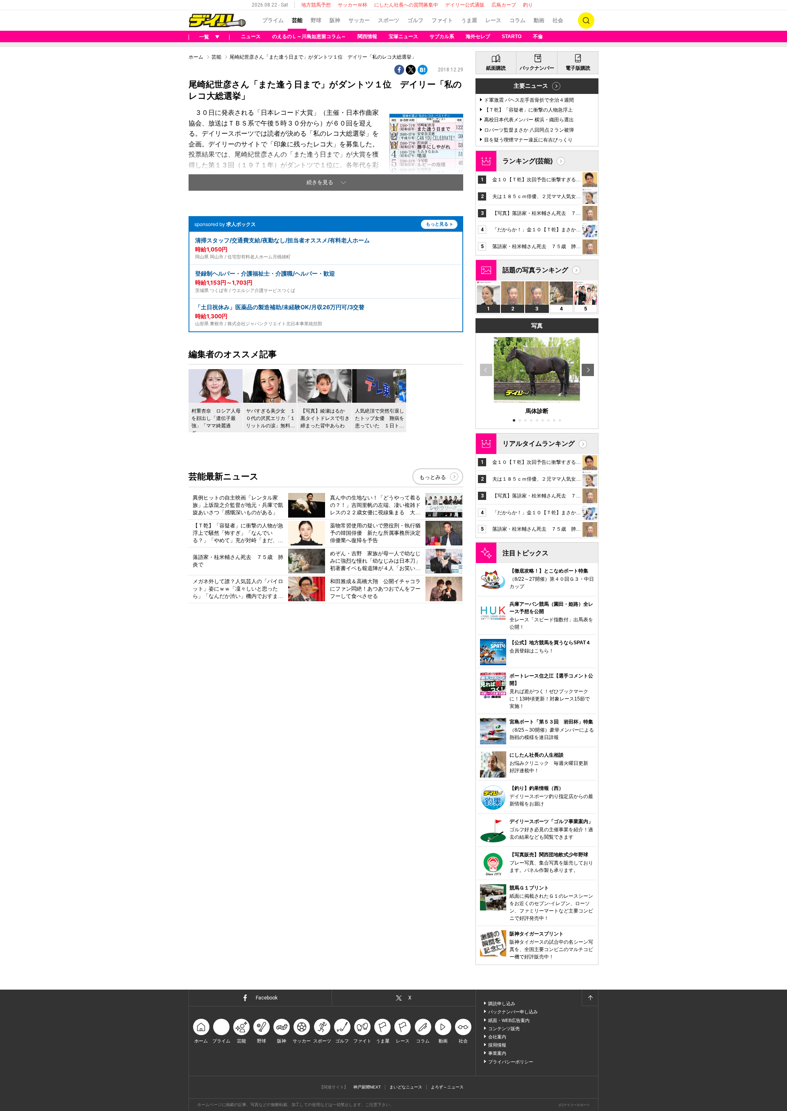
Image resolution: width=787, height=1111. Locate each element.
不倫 (538, 36)
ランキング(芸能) (528, 160)
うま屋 (469, 20)
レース (493, 20)
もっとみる (432, 477)
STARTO (511, 36)
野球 (316, 20)
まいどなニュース (405, 1087)
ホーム (196, 57)
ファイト (442, 20)
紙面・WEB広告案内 (509, 1020)
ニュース (251, 36)
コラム (517, 20)
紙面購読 (496, 68)
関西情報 (367, 36)
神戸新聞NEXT (367, 1087)
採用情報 (497, 1045)
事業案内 (497, 1053)
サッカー (359, 20)
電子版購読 (578, 68)
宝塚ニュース (403, 36)
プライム (273, 20)
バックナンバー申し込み (513, 1011)
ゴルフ (415, 20)
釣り (528, 5)
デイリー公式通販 (464, 5)
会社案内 (497, 1036)
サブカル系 (442, 36)
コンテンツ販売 (504, 1028)
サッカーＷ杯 (352, 5)
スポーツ (388, 20)
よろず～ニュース (447, 1087)
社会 (558, 20)
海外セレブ (478, 36)
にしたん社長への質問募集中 (406, 5)
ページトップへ (590, 998)
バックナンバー (537, 68)
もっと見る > (439, 224)
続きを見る (320, 182)
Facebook (266, 998)
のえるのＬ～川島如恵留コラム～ (309, 36)
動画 (539, 20)
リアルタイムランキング (539, 443)
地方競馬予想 (316, 5)
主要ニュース (531, 85)
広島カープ (503, 5)
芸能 (297, 20)
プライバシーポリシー (510, 1061)
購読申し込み (501, 1003)
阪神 (335, 20)
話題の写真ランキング (535, 270)
